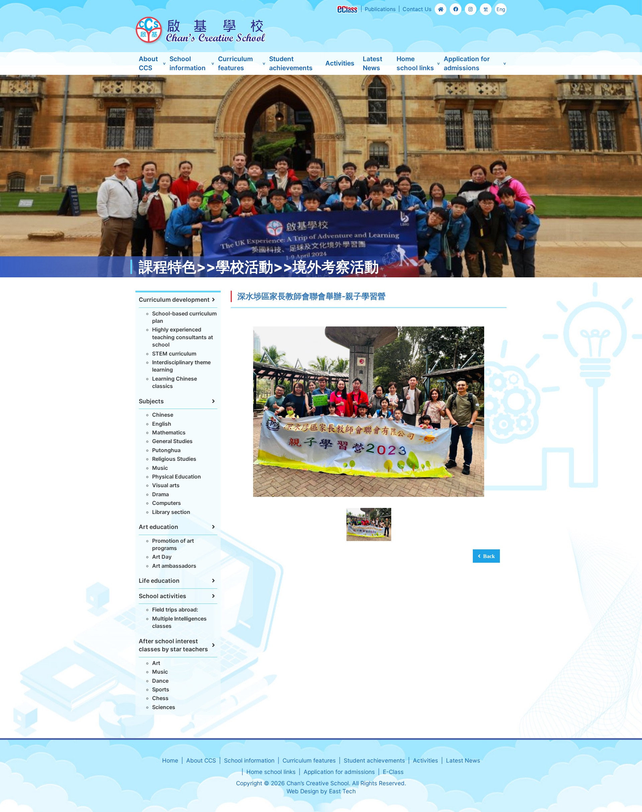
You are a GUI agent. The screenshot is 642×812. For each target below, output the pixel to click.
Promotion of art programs (173, 544)
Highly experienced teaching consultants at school (182, 337)
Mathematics (169, 432)
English (161, 423)
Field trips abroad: (175, 609)
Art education (158, 526)
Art (156, 663)
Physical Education (176, 476)
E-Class (393, 771)
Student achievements (291, 63)
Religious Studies (174, 458)
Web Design (303, 791)
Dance (160, 680)
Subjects (151, 401)
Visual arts (166, 485)
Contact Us (417, 9)
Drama (160, 494)
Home (170, 760)
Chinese (162, 414)
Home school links (415, 63)
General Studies (172, 441)
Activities (339, 63)
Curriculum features (235, 63)
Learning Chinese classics (174, 382)
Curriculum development (174, 299)
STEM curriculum (174, 353)
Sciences (163, 707)
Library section (171, 512)
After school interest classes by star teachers (173, 645)
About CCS (148, 63)
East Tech (342, 791)
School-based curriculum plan (184, 317)
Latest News (372, 63)
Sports (160, 689)
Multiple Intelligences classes (179, 622)
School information (188, 63)
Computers (166, 503)
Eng (501, 9)
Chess (160, 698)
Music (160, 467)
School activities (162, 595)
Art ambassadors (174, 565)
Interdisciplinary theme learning (181, 366)
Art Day (162, 556)
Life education (159, 580)
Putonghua (166, 450)
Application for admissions (467, 63)
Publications (380, 9)
